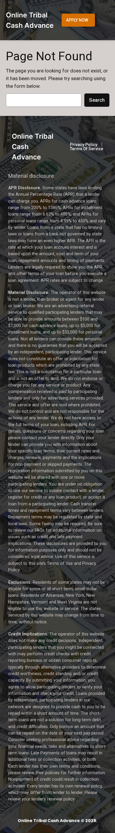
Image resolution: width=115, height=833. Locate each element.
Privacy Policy (83, 144)
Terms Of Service (86, 148)
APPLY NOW (77, 20)
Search (97, 100)
